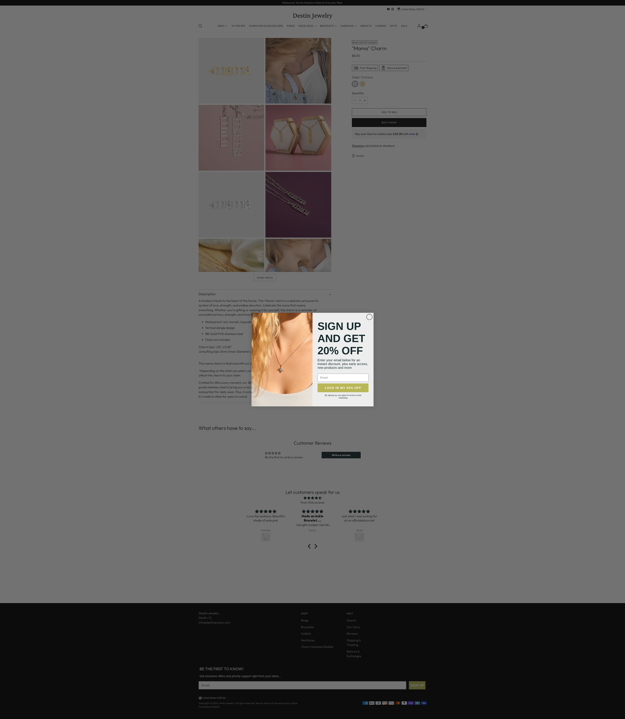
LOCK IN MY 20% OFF (343, 387)
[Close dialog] (369, 317)
